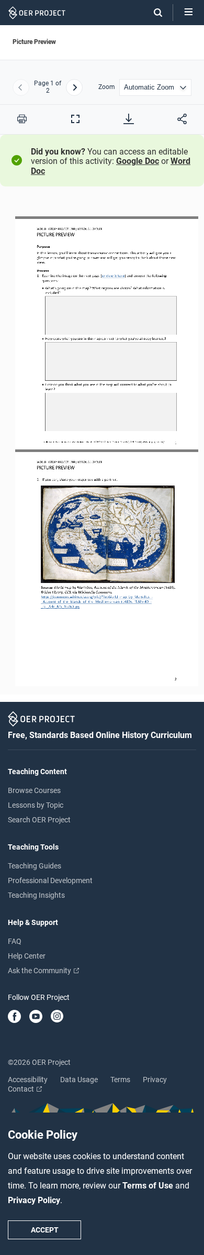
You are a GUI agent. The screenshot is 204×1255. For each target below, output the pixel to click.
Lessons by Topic (35, 805)
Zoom (106, 87)
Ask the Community (40, 970)
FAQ (14, 941)
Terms (120, 1079)
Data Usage (79, 1079)
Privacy (155, 1079)
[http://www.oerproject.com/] (153, 442)
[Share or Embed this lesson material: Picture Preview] (182, 119)
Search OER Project (39, 820)
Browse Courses (34, 790)
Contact (22, 1089)
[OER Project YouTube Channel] (35, 1017)
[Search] (152, 12)
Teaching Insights (36, 895)
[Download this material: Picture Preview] (128, 119)
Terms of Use (148, 1186)
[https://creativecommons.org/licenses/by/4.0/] (99, 442)
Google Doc (137, 161)
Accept (45, 1230)
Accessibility (28, 1079)
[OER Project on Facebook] (14, 1017)
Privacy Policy (34, 1200)
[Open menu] (189, 12)
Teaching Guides (34, 866)
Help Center (27, 956)
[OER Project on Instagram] (57, 1017)
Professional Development (50, 880)
